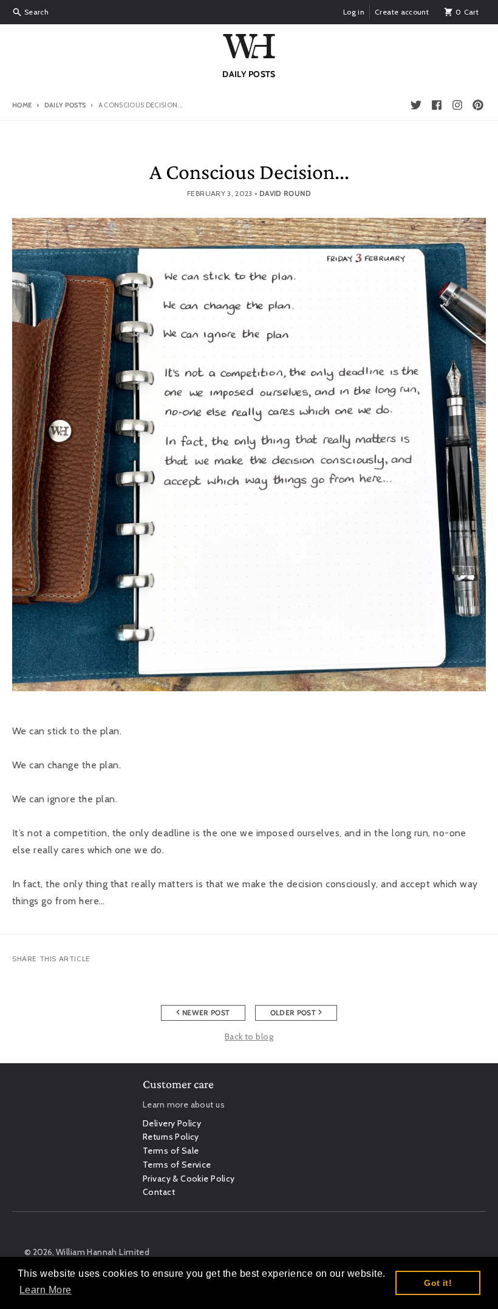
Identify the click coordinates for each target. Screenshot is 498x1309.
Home (22, 105)
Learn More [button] (45, 1290)
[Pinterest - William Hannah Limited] (478, 105)
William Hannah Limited (102, 1251)
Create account (402, 11)
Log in (353, 11)
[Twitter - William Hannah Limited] (416, 105)
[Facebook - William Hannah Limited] (437, 105)
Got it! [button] (438, 1283)
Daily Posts (65, 105)
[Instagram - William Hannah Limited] (457, 105)
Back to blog (249, 1036)
